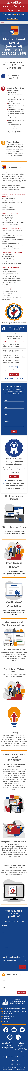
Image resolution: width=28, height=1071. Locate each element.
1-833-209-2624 (15, 1064)
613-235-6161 (15, 1060)
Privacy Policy (8, 1016)
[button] (22, 14)
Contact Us (7, 1014)
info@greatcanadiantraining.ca (14, 1057)
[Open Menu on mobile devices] (2, 22)
